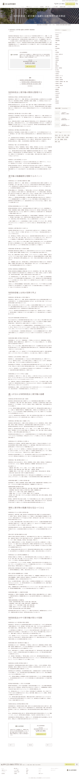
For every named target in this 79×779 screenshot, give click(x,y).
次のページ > (49, 744)
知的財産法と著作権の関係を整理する (27, 80)
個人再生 (57, 69)
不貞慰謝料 (57, 71)
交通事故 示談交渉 (59, 85)
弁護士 (68, 135)
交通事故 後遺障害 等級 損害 (61, 81)
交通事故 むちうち (59, 75)
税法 (56, 50)
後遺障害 (59, 137)
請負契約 (57, 58)
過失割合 (63, 137)
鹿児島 (65, 135)
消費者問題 (57, 40)
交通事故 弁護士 (58, 77)
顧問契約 (57, 65)
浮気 (55, 139)
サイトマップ (53, 770)
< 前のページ (11, 744)
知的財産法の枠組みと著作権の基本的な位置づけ (32, 82)
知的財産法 (57, 44)
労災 (56, 99)
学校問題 (57, 52)
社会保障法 (57, 48)
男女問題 (67, 137)
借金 (58, 139)
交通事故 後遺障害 (59, 79)
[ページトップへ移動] (77, 764)
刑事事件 (57, 95)
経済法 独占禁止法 (59, 54)
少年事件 (57, 36)
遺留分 (56, 62)
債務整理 (57, 89)
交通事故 (57, 73)
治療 (59, 135)
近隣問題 (57, 60)
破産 (56, 46)
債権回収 (57, 91)
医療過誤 (57, 101)
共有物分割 (57, 93)
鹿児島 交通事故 (59, 67)
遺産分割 (65, 139)
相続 (56, 42)
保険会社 (56, 135)
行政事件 (57, 56)
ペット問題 (57, 87)
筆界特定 (57, 34)
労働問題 (57, 97)
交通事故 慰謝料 (58, 83)
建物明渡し (57, 38)
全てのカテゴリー (58, 32)
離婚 (56, 64)
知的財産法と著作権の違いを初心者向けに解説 (31, 83)
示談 (55, 137)
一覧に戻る (30, 744)
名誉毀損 (57, 103)
